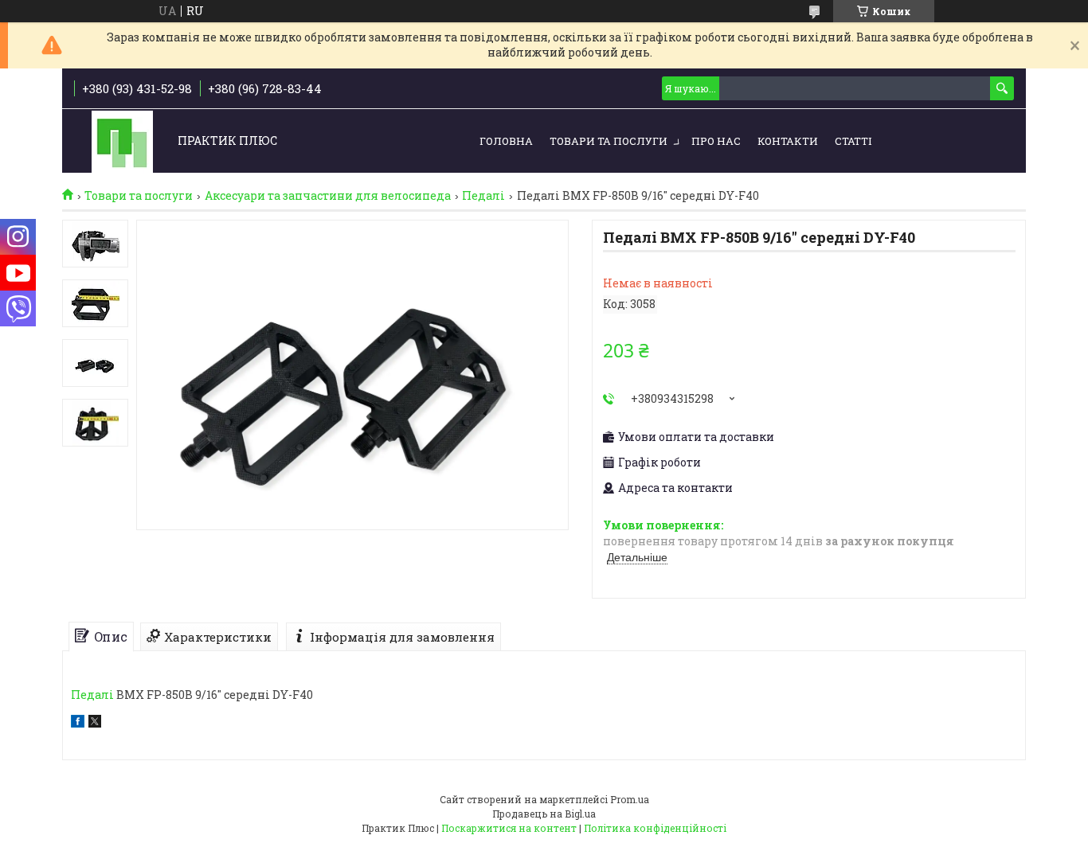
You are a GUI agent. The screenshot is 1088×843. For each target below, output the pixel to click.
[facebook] (77, 723)
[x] (94, 723)
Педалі (483, 196)
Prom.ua (629, 799)
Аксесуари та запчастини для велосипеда (328, 196)
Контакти (787, 141)
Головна (506, 141)
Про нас (716, 141)
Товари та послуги (608, 141)
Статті (853, 141)
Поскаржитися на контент (509, 828)
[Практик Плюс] (122, 141)
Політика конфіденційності (655, 828)
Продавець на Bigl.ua (544, 813)
